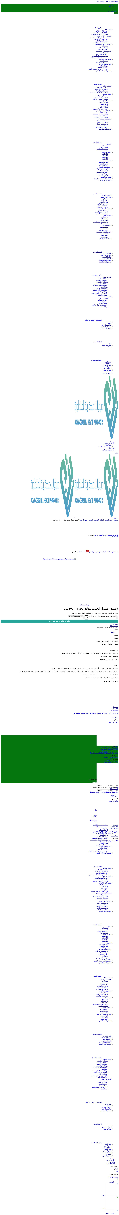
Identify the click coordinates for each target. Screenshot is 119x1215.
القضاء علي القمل (103, 205)
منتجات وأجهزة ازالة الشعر (100, 99)
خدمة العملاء (107, 762)
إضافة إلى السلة (78, 616)
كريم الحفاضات (103, 47)
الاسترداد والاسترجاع (105, 752)
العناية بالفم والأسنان (105, 100)
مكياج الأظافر (107, 368)
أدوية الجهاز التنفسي (102, 280)
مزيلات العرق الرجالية (101, 89)
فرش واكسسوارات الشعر (103, 232)
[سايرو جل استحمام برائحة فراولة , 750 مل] (107, 774)
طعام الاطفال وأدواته (105, 59)
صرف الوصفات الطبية (104, 446)
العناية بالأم (108, 29)
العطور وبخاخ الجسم (102, 127)
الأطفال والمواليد (103, 300)
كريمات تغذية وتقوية (102, 207)
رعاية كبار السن (106, 257)
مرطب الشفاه (104, 170)
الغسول (109, 144)
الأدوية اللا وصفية (106, 296)
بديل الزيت (105, 198)
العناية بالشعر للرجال (102, 91)
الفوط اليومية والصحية (101, 96)
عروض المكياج (107, 373)
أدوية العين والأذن (103, 292)
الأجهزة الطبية (107, 253)
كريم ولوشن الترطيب (101, 169)
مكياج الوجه (108, 362)
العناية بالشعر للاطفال (101, 41)
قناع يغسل (105, 157)
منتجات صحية (107, 347)
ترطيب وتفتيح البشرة (105, 167)
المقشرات (105, 145)
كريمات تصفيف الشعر (101, 212)
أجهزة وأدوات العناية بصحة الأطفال (98, 69)
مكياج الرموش (107, 365)
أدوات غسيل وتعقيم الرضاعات (99, 57)
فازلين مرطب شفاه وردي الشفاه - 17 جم (106, 535)
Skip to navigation (102, 1)
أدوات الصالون (104, 112)
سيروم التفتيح (104, 164)
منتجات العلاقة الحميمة (101, 87)
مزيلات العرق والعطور (105, 119)
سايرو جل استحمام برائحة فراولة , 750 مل (104, 792)
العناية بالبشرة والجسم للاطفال (99, 37)
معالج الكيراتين (103, 230)
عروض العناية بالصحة (105, 262)
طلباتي (109, 759)
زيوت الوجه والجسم (102, 172)
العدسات (108, 372)
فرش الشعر (104, 233)
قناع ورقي (105, 155)
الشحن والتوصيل (106, 751)
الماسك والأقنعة (106, 152)
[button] (113, 722)
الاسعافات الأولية (106, 258)
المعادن (109, 323)
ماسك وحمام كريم (102, 203)
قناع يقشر (105, 159)
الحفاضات (105, 46)
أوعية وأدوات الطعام (102, 62)
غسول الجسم (83, 520)
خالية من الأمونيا (103, 223)
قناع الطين (105, 154)
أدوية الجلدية (104, 306)
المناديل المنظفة (103, 49)
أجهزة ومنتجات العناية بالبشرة (102, 178)
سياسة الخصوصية (106, 749)
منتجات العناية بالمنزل (105, 260)
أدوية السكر (104, 287)
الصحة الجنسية (103, 303)
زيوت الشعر (104, 200)
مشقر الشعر (104, 220)
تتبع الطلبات (107, 445)
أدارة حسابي (107, 757)
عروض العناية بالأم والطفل (103, 71)
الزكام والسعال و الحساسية (100, 305)
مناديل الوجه (104, 150)
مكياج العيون (107, 363)
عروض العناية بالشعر (105, 238)
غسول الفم (104, 105)
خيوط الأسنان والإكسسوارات (99, 109)
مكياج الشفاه (107, 367)
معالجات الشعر (107, 225)
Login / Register (110, 1163)
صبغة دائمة (104, 217)
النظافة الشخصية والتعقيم (103, 110)
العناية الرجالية (107, 86)
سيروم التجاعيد (103, 165)
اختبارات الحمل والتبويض (101, 32)
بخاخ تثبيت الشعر (103, 210)
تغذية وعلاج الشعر (106, 197)
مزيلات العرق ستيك (102, 124)
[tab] (113, 632)
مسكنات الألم (104, 298)
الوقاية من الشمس (106, 177)
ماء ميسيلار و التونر (102, 149)
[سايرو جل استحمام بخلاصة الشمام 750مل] (107, 735)
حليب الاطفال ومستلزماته (103, 51)
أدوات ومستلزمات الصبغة (100, 222)
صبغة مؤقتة (104, 218)
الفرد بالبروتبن (104, 227)
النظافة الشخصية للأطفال (100, 42)
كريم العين (105, 173)
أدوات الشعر (104, 237)
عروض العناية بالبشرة (105, 180)
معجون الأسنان (103, 102)
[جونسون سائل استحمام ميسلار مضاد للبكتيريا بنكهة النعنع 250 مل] (107, 695)
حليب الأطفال (104, 52)
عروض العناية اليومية (105, 129)
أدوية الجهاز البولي (102, 278)
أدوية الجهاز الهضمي (102, 283)
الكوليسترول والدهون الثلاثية (100, 293)
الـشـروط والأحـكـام (105, 747)
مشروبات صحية (106, 345)
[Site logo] (96, 438)
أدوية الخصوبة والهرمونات (100, 285)
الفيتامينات (108, 322)
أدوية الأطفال (104, 66)
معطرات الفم (104, 107)
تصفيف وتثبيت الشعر (105, 208)
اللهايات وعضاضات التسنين (100, 56)
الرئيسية (115, 520)
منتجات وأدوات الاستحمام (100, 114)
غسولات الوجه (104, 147)
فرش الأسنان (104, 104)
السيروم (109, 160)
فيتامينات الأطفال (103, 67)
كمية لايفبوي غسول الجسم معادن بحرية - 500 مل (102, 616)
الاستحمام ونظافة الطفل (104, 36)
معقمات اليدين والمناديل (101, 117)
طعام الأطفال (104, 61)
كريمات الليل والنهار (102, 175)
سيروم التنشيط (103, 162)
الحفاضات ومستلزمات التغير (103, 44)
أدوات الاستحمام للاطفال (101, 39)
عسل (109, 343)
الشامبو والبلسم (106, 195)
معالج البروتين (104, 228)
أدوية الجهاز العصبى (102, 282)
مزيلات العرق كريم (102, 125)
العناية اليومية (108, 520)
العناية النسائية (107, 94)
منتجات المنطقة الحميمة (101, 97)
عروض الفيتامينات (106, 328)
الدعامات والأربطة (106, 255)
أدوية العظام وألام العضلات (100, 290)
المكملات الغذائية (106, 325)
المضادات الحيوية (103, 295)
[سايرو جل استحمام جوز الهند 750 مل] (107, 813)
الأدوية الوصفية (107, 277)
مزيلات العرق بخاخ (102, 120)
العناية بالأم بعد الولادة (102, 31)
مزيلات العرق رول (102, 122)
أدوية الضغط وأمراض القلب (100, 288)
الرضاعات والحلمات (102, 54)
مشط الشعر (104, 235)
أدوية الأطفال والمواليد (105, 64)
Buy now (71, 616)
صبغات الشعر (107, 215)
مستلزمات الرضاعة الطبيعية (99, 34)
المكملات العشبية (106, 326)
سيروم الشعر (104, 202)
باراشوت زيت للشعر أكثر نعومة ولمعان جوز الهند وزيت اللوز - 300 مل (98, 551)
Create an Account (113, 1177)
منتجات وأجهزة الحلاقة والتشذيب (98, 92)
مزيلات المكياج (107, 370)
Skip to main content (112, 1)
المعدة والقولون (103, 301)
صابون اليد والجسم (102, 115)
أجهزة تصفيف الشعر (102, 213)
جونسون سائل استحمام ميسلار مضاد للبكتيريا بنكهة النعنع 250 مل (96, 713)
